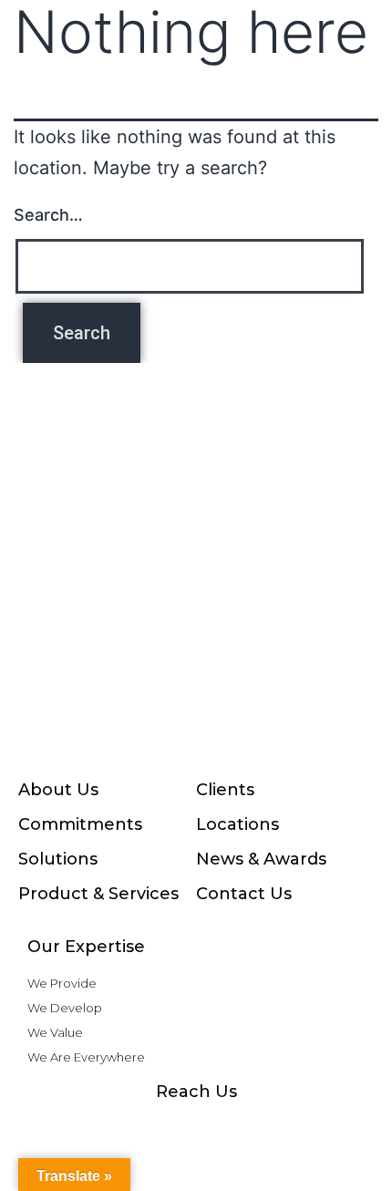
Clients (225, 790)
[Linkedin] (232, 1127)
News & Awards (261, 859)
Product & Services (98, 894)
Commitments (80, 824)
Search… (48, 214)
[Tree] (305, 1127)
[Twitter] (269, 1127)
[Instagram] (123, 1127)
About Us (58, 790)
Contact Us (244, 894)
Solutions (58, 859)
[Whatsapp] (159, 1127)
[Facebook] (86, 1127)
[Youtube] (196, 1127)
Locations (237, 824)
